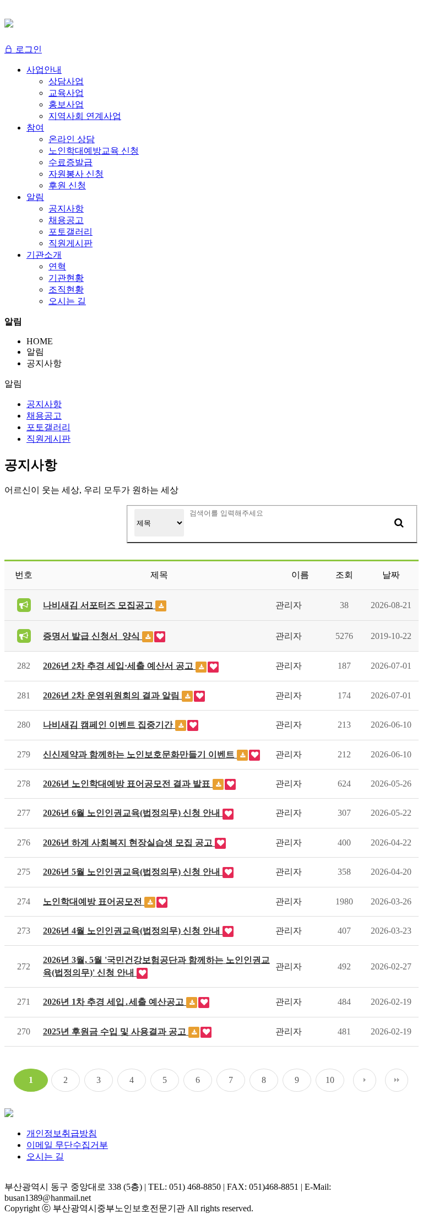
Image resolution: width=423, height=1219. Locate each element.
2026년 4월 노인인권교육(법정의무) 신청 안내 (133, 930)
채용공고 (44, 415)
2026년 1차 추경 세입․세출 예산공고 (114, 1001)
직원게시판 (48, 438)
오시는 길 (45, 1156)
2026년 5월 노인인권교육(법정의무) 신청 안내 (133, 871)
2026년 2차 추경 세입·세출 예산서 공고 (119, 665)
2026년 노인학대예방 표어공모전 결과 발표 (128, 783)
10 (330, 1080)
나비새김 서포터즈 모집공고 (99, 605)
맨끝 (396, 1080)
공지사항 (44, 404)
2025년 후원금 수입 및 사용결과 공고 (115, 1031)
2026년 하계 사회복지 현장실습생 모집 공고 (129, 842)
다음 (364, 1080)
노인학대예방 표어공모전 (93, 901)
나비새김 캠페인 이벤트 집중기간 (109, 724)
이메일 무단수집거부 (67, 1145)
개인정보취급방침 (61, 1133)
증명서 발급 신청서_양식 (92, 636)
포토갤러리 (48, 427)
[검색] (399, 523)
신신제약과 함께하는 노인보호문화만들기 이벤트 (140, 754)
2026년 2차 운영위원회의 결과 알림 (112, 695)
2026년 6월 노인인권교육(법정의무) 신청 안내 (133, 812)
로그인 (27, 49)
